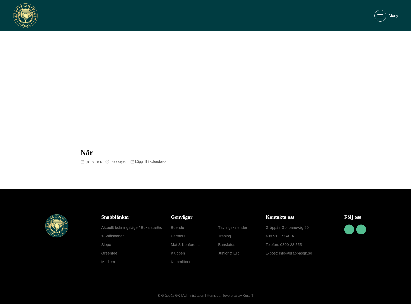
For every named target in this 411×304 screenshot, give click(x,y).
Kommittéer (181, 262)
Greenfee (109, 253)
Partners (178, 236)
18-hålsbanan (113, 236)
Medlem (108, 262)
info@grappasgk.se (295, 253)
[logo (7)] (25, 15)
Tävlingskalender (232, 227)
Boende (177, 227)
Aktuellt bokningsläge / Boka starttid (131, 227)
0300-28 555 (291, 245)
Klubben (178, 253)
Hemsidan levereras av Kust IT (230, 295)
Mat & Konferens (185, 245)
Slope (106, 245)
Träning (224, 236)
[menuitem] (386, 15)
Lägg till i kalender (148, 161)
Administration (193, 295)
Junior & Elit (228, 253)
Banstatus (226, 245)
